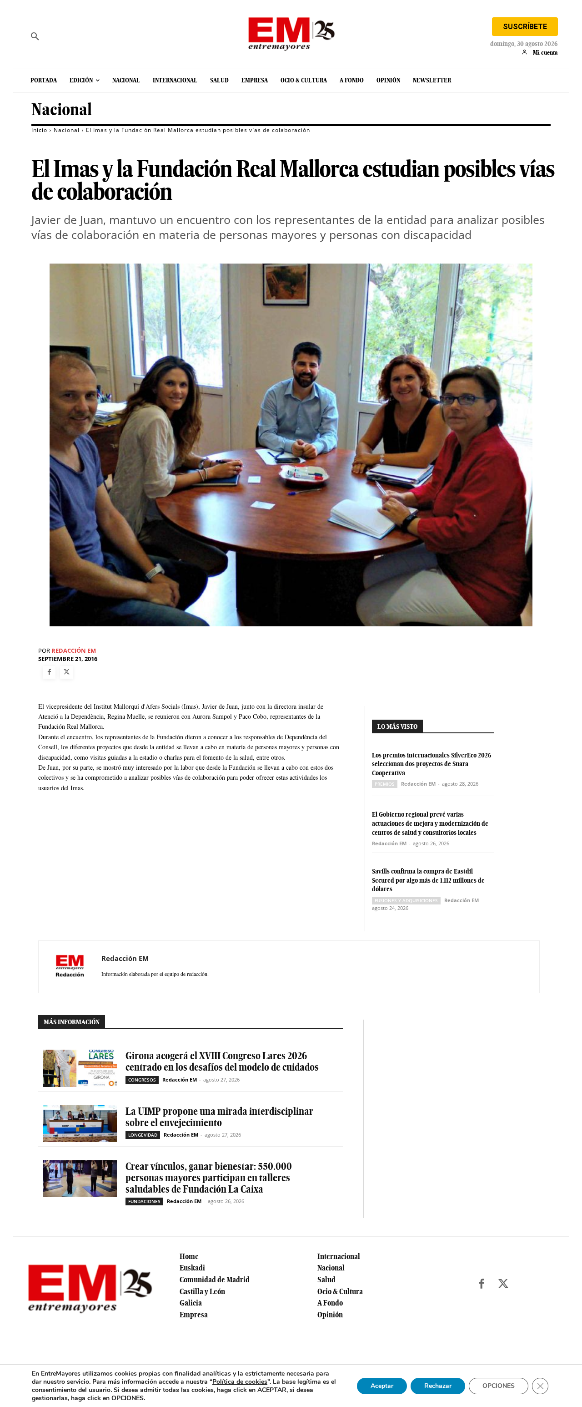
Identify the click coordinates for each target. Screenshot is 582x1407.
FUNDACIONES (144, 1201)
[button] (35, 36)
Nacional (61, 109)
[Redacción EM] (70, 966)
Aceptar (382, 1386)
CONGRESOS (142, 1080)
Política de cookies (239, 1381)
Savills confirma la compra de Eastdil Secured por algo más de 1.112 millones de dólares (428, 880)
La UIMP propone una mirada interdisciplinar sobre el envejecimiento (219, 1116)
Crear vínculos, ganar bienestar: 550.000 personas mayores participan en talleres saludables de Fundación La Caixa (208, 1177)
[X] (66, 672)
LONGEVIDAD (142, 1135)
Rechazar (438, 1386)
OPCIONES (498, 1386)
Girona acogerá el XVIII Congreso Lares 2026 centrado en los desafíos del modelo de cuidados (222, 1061)
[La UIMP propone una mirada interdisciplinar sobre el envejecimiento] (80, 1123)
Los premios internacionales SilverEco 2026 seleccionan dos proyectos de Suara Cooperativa (432, 764)
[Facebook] (49, 672)
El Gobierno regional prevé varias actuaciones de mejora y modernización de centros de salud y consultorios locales (430, 823)
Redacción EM (73, 651)
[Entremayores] (291, 32)
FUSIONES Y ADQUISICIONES (406, 900)
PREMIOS (385, 784)
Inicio (39, 130)
